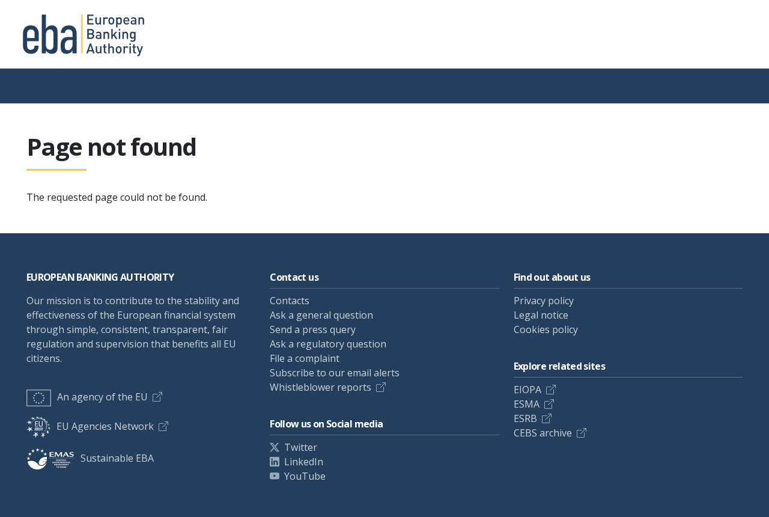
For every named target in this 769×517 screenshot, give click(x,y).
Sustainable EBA (117, 458)
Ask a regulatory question (328, 343)
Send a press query (313, 329)
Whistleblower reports (320, 387)
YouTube (305, 476)
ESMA (527, 404)
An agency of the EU (102, 396)
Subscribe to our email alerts (335, 372)
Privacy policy (544, 300)
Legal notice (541, 315)
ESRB (525, 418)
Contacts (289, 300)
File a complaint (304, 358)
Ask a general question (321, 315)
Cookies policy (546, 329)
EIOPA (527, 389)
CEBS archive (543, 432)
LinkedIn (303, 461)
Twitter (300, 447)
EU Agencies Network (105, 426)
